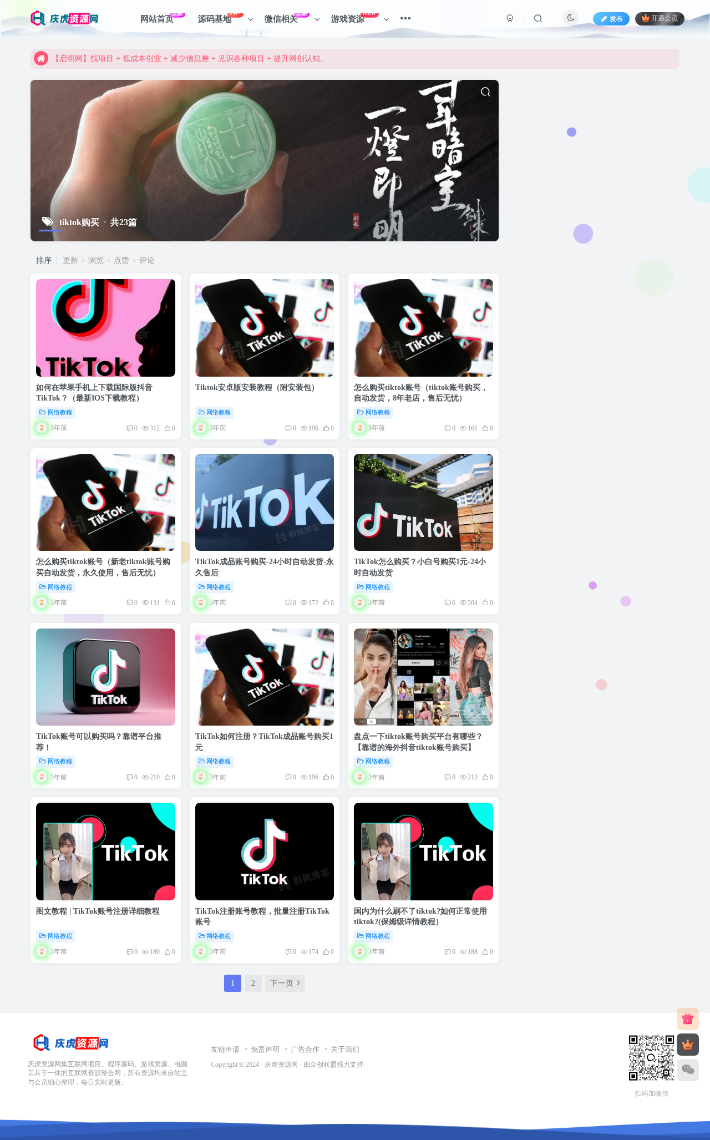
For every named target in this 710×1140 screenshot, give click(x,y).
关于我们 (345, 1049)
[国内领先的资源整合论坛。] (70, 1042)
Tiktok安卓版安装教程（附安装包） (257, 387)
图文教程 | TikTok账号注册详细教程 (98, 911)
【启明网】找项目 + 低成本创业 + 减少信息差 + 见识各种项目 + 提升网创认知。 (190, 58)
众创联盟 (323, 1064)
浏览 (96, 260)
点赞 (121, 260)
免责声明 (265, 1049)
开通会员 (664, 19)
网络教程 (60, 412)
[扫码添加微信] (688, 1070)
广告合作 (305, 1049)
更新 (70, 260)
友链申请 (225, 1049)
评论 (147, 260)
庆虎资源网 (281, 1064)
